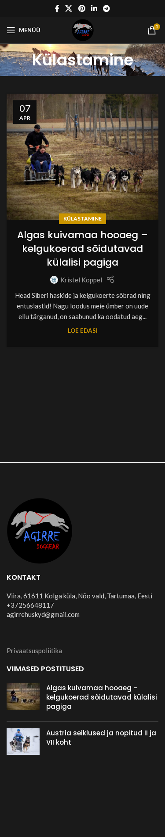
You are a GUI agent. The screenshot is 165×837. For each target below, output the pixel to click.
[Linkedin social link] (94, 8)
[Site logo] (83, 29)
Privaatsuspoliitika (34, 650)
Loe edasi (83, 330)
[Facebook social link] (57, 8)
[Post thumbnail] (23, 699)
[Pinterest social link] (81, 8)
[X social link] (68, 8)
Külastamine (82, 218)
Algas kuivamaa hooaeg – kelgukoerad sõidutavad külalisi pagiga (82, 248)
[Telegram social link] (106, 8)
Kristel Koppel (81, 280)
